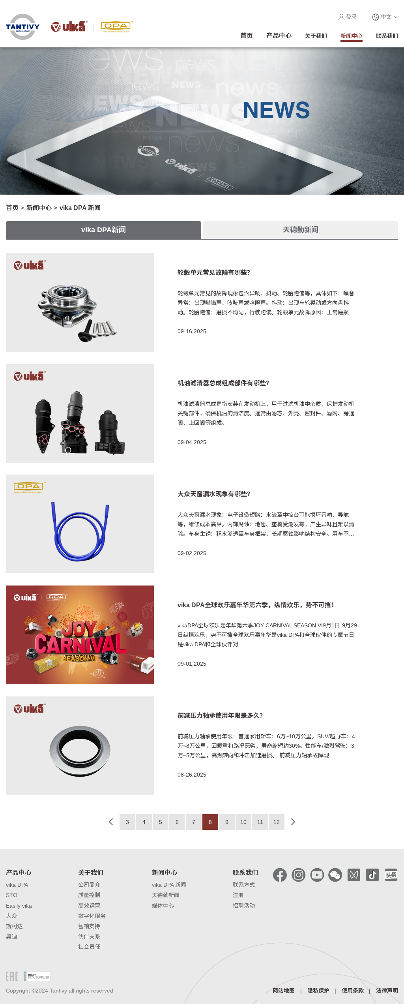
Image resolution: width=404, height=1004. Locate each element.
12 (276, 822)
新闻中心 (39, 208)
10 (243, 822)
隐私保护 (318, 990)
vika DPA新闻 (103, 230)
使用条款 (353, 990)
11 (260, 822)
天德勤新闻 (300, 230)
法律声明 (387, 990)
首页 (12, 208)
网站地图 (284, 990)
